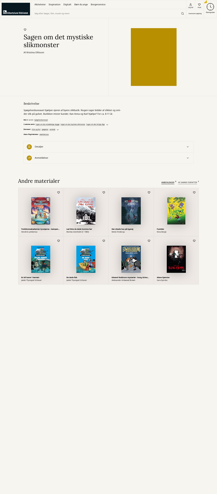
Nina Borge (161, 232)
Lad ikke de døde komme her (79, 229)
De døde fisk (71, 277)
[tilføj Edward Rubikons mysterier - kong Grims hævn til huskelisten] (149, 241)
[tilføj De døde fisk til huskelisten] (103, 241)
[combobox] (109, 13)
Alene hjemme (163, 277)
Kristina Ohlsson (35, 52)
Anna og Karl (36, 129)
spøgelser (45, 129)
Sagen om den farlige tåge (95, 124)
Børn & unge (81, 4)
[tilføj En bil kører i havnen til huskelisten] (58, 241)
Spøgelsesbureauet (41, 120)
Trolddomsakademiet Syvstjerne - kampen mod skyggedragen (39, 229)
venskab (52, 129)
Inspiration (54, 4)
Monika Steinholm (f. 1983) (77, 232)
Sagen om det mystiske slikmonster (73, 124)
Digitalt (67, 4)
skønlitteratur (44, 134)
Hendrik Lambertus (29, 232)
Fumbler (160, 229)
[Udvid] (107, 124)
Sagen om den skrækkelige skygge (48, 124)
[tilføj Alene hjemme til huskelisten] (194, 241)
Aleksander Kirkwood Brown (123, 280)
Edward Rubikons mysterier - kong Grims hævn (130, 277)
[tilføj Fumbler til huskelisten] (194, 192)
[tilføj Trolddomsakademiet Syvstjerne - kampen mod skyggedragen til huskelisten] (58, 192)
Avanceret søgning (195, 13)
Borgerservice (98, 4)
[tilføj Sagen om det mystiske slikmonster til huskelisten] (25, 29)
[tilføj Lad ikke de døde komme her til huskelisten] (103, 192)
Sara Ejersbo (162, 280)
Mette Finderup (118, 232)
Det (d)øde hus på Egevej (122, 229)
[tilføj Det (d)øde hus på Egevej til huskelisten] (149, 192)
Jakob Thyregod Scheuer (31, 280)
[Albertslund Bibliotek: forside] (15, 9)
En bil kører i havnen (30, 277)
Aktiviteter (40, 4)
